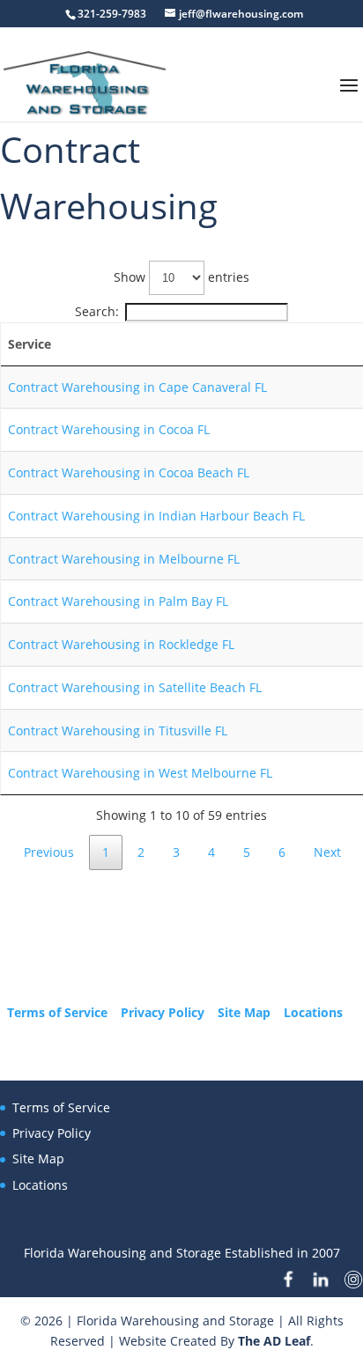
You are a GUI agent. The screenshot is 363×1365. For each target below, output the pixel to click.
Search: (97, 311)
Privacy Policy (162, 1012)
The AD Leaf (274, 1340)
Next (327, 852)
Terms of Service (57, 1012)
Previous (49, 852)
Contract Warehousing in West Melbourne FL (140, 772)
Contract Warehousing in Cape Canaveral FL (137, 387)
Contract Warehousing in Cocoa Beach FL (128, 472)
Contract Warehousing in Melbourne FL (124, 558)
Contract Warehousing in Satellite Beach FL (135, 687)
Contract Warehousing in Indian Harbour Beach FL (156, 515)
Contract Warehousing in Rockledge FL (121, 644)
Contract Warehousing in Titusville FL (117, 730)
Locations (313, 1012)
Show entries (181, 277)
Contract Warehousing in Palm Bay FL (118, 601)
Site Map (244, 1012)
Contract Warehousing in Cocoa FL (109, 429)
